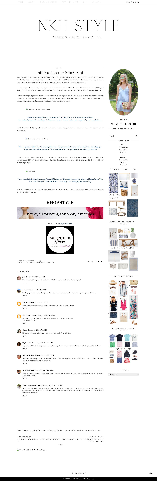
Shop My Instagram (70, 2)
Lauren (24, 290)
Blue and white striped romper (73, 120)
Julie (24, 277)
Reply (24, 283)
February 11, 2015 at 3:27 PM (35, 277)
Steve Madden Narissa (91, 179)
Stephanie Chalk (27, 343)
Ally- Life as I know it (29, 315)
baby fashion (42, 262)
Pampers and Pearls (65, 223)
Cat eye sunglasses (73, 149)
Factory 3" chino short (44, 181)
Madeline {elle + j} (28, 370)
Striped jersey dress (29, 149)
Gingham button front (55, 117)
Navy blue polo (69, 117)
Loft (123, 155)
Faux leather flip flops (25, 120)
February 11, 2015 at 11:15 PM (43, 343)
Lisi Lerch (123, 152)
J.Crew (123, 145)
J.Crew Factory (123, 147)
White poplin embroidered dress (29, 147)
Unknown (25, 302)
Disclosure (96, 2)
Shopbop (123, 162)
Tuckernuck (123, 165)
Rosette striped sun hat (58, 149)
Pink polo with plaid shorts (84, 117)
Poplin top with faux (84, 147)
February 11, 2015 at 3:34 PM (37, 290)
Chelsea (24, 330)
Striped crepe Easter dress (67, 147)
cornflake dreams (68, 305)
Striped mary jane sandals (88, 149)
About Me (32, 2)
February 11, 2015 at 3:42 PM (38, 302)
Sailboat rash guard (39, 120)
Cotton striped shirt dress (49, 147)
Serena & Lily (123, 160)
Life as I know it (31, 320)
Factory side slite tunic (25, 179)
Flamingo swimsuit (43, 149)
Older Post (82, 439)
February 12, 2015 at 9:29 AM (44, 370)
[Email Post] (39, 261)
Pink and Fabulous (28, 355)
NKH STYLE (81, 473)
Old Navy (123, 157)
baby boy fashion (29, 262)
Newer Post (38, 439)
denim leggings (96, 147)
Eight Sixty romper (39, 179)
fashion (51, 262)
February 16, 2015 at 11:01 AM (52, 385)
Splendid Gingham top (54, 179)
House (85, 2)
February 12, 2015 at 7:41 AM (44, 355)
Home (21, 2)
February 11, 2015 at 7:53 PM (37, 330)
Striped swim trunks (54, 120)
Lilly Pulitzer (123, 150)
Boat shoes (98, 120)
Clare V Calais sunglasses (62, 181)
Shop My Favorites (48, 2)
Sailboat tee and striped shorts (37, 117)
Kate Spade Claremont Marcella (73, 179)
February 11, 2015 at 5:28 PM (46, 315)
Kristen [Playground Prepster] (32, 385)
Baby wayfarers (88, 120)
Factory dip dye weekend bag (81, 181)
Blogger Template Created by (78, 479)
